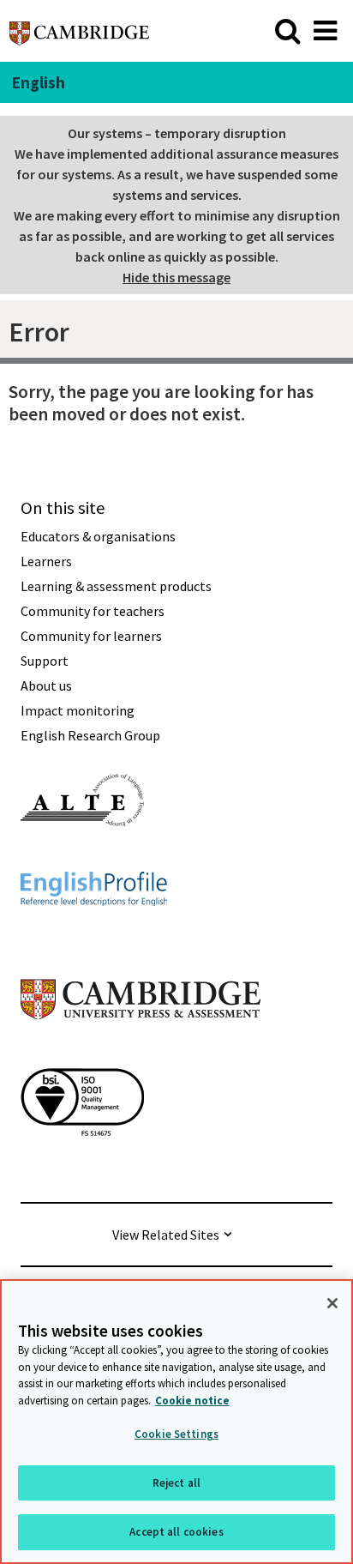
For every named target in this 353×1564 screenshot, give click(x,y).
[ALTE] (82, 857)
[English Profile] (94, 936)
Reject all (176, 1483)
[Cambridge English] (79, 30)
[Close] (332, 1303)
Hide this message (176, 277)
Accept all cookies (176, 1532)
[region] (176, 1421)
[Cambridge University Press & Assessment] (140, 1053)
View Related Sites (165, 1234)
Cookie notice (192, 1400)
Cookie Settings (176, 1434)
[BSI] (82, 1166)
